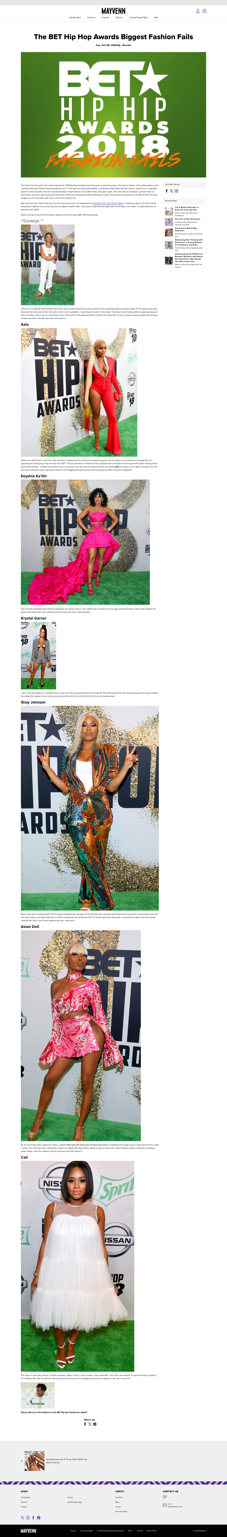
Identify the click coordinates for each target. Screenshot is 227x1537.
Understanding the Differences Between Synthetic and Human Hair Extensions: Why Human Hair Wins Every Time (189, 258)
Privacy (73, 1530)
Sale (156, 17)
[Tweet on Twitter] (90, 1424)
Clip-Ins (119, 17)
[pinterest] (38, 1517)
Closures (91, 17)
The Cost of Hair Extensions (187, 219)
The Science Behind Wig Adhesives (186, 229)
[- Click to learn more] (113, 0)
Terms (130, 1530)
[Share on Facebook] (85, 1424)
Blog (117, 1502)
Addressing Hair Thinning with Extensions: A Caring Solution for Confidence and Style (189, 242)
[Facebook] (166, 190)
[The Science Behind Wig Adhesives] (169, 232)
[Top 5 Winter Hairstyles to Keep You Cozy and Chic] (169, 212)
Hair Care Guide (121, 1511)
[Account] (198, 11)
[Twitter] (171, 190)
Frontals (105, 17)
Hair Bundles (75, 17)
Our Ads (140, 1530)
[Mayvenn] (113, 10)
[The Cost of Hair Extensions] (169, 222)
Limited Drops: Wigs (138, 17)
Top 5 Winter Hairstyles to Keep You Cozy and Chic (187, 208)
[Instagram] (176, 190)
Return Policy (151, 1530)
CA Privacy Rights (86, 1530)
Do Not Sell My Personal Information (110, 1530)
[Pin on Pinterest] (94, 1424)
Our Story (118, 1497)
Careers (118, 1507)
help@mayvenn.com (175, 1506)
